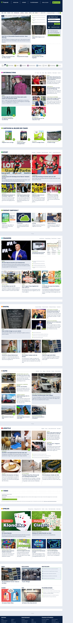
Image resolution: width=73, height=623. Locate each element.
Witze (46, 72)
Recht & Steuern (54, 238)
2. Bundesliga (38, 152)
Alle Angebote (57, 2)
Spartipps (59, 238)
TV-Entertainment (34, 2)
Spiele (33, 619)
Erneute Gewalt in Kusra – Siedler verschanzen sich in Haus (39, 22)
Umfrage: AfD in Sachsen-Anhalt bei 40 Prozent (49, 578)
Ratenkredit (54, 620)
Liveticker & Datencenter (57, 152)
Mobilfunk (15, 2)
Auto (5, 371)
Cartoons (59, 72)
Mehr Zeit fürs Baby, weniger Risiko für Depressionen (50, 573)
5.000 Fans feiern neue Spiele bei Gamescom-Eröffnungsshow (40, 335)
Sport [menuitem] (5, 12)
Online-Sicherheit (55, 619)
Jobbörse (12, 619)
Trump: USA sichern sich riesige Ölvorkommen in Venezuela (51, 571)
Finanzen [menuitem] (8, 12)
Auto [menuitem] (12, 12)
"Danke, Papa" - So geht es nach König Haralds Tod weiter (39, 20)
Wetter (12, 620)
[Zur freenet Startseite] (5, 2)
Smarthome (59, 306)
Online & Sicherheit (45, 306)
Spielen (6, 509)
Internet (24, 2)
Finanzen (7, 238)
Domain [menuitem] (36, 12)
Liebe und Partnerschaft (52, 428)
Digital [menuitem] (26, 12)
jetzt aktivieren (5, 499)
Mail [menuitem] (33, 12)
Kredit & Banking (48, 238)
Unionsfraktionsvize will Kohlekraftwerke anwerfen (39, 265)
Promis (38, 72)
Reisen (46, 428)
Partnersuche (13, 622)
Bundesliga (33, 152)
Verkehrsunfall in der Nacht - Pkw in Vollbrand (48, 589)
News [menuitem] (2, 12)
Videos (33, 620)
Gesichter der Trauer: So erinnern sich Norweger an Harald (39, 17)
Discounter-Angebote (45, 619)
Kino (40, 72)
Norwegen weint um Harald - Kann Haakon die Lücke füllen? (51, 568)
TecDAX (48, 254)
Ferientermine (3, 622)
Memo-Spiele (55, 72)
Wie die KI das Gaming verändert (37, 332)
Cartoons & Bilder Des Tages (15, 128)
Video (43, 72)
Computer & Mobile (38, 306)
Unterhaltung (9, 73)
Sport (5, 152)
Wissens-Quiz (34, 622)
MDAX (48, 252)
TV (35, 72)
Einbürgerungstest (25, 620)
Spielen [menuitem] (30, 12)
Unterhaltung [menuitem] (16, 12)
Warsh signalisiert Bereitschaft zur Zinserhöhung (39, 263)
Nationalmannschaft (45, 152)
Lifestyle (7, 428)
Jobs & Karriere (42, 238)
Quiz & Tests (50, 72)
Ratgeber (43, 428)
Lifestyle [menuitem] (22, 12)
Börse (2, 619)
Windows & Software (52, 306)
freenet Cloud (44, 620)
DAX (48, 250)
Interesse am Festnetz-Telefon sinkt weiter (38, 337)
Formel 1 (50, 152)
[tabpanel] (16, 27)
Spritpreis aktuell (4, 620)
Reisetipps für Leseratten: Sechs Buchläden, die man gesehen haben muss (42, 455)
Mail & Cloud (45, 2)
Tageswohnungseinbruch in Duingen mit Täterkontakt (49, 596)
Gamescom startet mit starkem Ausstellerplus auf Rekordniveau (40, 334)
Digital (6, 307)
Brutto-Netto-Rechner (55, 622)
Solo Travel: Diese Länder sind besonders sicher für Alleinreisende (41, 457)
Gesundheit (59, 428)
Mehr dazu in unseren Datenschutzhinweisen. (50, 501)
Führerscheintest (24, 622)
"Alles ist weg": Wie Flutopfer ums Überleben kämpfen (39, 15)
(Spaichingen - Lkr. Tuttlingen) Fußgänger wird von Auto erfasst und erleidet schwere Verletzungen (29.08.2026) (51, 593)
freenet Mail (44, 622)
